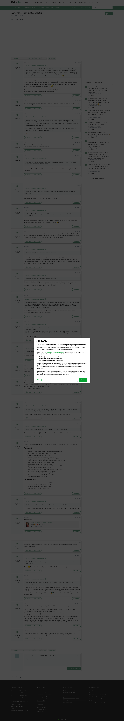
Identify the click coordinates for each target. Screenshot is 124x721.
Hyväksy (83, 380)
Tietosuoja (39, 380)
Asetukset (73, 380)
